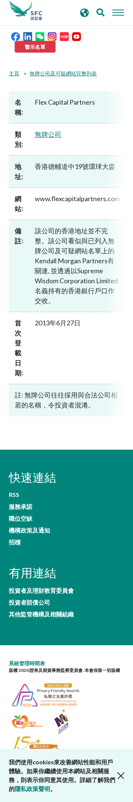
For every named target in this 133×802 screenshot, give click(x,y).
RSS (14, 495)
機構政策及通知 (29, 530)
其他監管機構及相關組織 (41, 614)
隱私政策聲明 (32, 788)
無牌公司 (48, 134)
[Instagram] (52, 35)
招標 (15, 542)
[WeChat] (39, 35)
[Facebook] (15, 35)
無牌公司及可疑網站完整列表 (63, 73)
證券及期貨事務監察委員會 (26, 10)
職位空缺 (21, 518)
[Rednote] (64, 35)
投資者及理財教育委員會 (41, 590)
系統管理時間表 (27, 663)
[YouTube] (76, 35)
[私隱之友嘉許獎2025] (49, 693)
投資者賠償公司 (29, 602)
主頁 (14, 73)
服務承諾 (21, 507)
